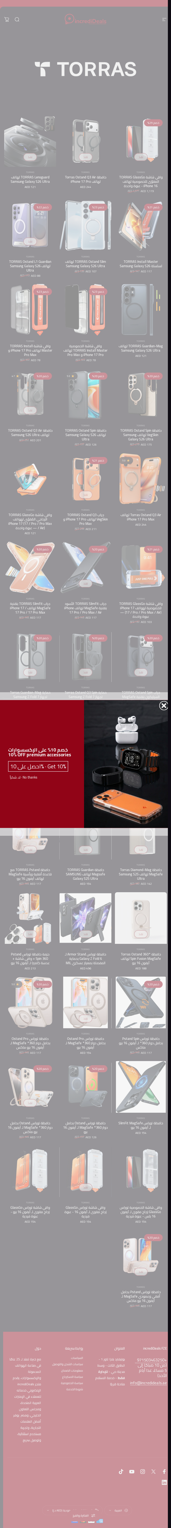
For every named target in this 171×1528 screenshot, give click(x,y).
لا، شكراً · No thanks (23, 777)
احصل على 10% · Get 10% (38, 766)
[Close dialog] (164, 705)
